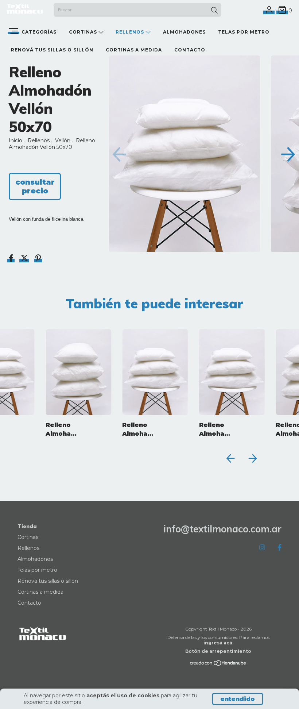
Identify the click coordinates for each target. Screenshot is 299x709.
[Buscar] (214, 10)
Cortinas (83, 32)
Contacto (189, 50)
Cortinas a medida (134, 50)
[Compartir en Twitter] (25, 259)
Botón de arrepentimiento (218, 651)
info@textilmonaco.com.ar (222, 529)
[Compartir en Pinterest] (38, 259)
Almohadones (184, 32)
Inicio (15, 140)
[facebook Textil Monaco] (279, 548)
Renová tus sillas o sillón (52, 50)
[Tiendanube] (218, 664)
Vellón (62, 140)
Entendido (237, 698)
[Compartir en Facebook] (12, 259)
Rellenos (130, 32)
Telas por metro (243, 32)
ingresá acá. (218, 643)
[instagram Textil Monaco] (262, 548)
